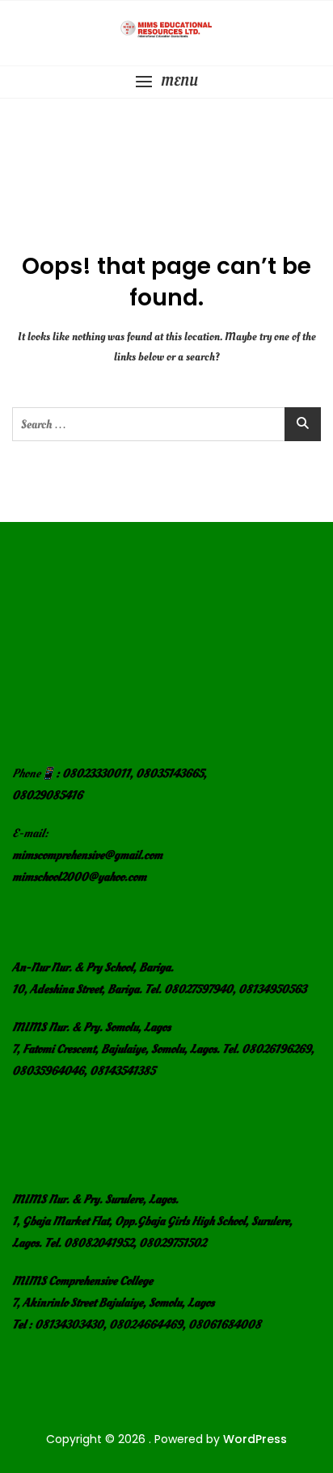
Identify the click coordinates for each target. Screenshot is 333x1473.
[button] (166, 82)
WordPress (255, 1439)
